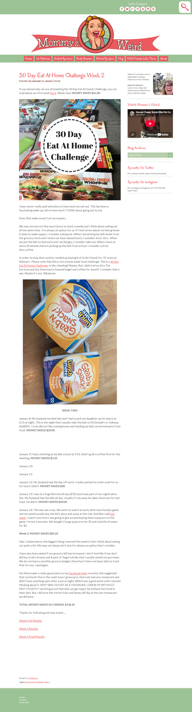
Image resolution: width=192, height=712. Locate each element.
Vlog (120, 58)
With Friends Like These (141, 58)
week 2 (47, 682)
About (163, 58)
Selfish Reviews (63, 58)
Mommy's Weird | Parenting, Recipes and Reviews (96, 34)
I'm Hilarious (32, 678)
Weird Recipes (105, 58)
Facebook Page (77, 573)
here (53, 93)
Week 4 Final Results (32, 636)
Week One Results (30, 620)
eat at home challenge (34, 682)
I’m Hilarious (43, 58)
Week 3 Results (28, 628)
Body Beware (84, 58)
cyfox (56, 81)
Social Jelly (24, 702)
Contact (22, 699)
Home (28, 58)
